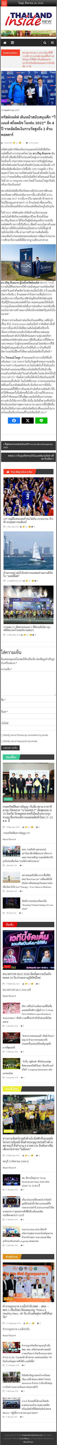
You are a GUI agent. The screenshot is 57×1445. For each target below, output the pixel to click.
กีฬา (4, 101)
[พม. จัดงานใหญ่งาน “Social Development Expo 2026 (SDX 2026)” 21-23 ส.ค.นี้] (11, 1179)
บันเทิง (7, 966)
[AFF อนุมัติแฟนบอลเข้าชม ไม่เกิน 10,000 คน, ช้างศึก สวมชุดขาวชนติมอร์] (28, 496)
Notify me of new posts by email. (21, 741)
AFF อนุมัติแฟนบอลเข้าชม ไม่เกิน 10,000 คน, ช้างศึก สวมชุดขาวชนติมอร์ (28, 520)
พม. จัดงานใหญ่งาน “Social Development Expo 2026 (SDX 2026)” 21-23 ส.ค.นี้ (35, 1181)
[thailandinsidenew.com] (5, 42)
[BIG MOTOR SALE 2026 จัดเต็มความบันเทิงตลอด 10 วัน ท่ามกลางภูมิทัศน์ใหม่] (28, 949)
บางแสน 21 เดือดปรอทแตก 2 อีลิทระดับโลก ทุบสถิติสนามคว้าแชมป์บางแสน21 (26, 628)
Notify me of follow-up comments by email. (26, 735)
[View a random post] (52, 42)
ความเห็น (6, 669)
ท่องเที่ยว (8, 799)
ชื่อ (3, 699)
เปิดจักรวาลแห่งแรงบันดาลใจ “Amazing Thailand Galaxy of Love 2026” (37, 905)
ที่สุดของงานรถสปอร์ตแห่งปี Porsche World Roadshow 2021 (28, 446)
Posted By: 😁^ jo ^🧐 (12, 143)
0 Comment (33, 143)
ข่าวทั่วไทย (9, 1131)
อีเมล (4, 711)
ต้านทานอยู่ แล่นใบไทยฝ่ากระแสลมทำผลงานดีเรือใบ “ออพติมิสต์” (28, 574)
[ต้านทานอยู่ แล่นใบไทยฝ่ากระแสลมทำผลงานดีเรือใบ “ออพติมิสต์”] (28, 550)
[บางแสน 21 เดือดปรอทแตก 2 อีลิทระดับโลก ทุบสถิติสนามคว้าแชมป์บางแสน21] (28, 604)
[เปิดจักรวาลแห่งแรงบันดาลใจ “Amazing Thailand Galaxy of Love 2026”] (11, 902)
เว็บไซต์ (5, 723)
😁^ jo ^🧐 (26, 527)
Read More (8, 839)
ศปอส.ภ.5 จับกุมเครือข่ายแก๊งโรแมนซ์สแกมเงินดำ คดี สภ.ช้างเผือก (31, 457)
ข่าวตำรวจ (8, 1299)
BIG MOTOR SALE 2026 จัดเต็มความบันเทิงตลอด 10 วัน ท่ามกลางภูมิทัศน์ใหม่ (27, 975)
